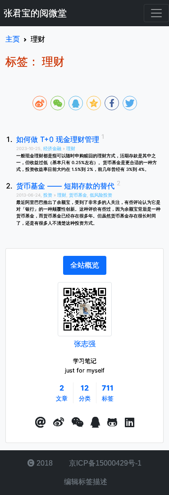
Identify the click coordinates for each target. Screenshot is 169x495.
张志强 (85, 343)
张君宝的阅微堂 (35, 13)
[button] (41, 422)
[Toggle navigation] (156, 13)
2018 (44, 463)
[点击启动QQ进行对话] (95, 422)
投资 (48, 195)
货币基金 (78, 195)
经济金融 (53, 148)
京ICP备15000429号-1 (104, 463)
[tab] (84, 265)
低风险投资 (101, 195)
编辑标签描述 (84, 482)
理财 (70, 148)
